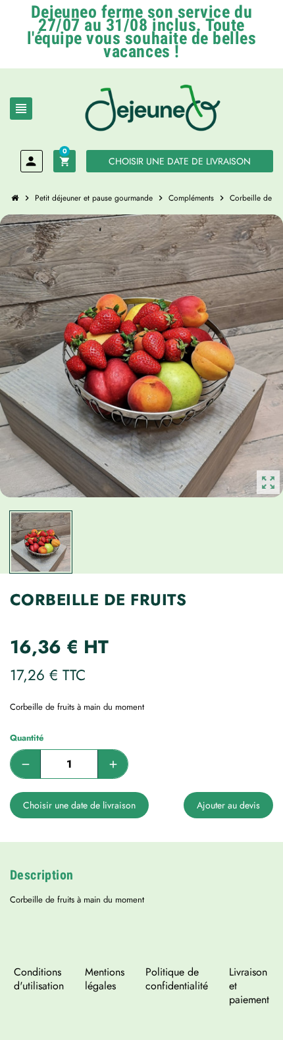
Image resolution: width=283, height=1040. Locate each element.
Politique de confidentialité (176, 978)
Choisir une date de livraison (180, 161)
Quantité (26, 737)
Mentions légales (104, 978)
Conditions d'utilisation (39, 978)
